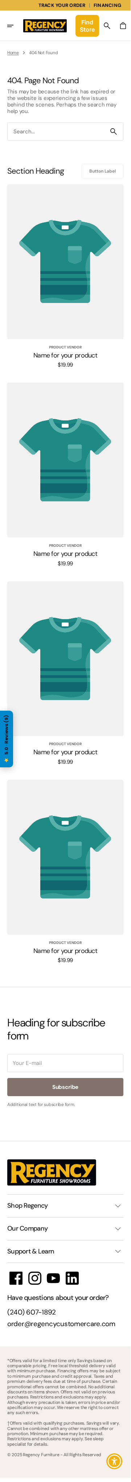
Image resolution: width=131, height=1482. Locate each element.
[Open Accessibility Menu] (114, 1461)
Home (13, 52)
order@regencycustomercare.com (61, 1324)
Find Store (87, 26)
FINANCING (107, 5)
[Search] (113, 132)
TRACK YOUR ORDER (62, 5)
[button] (15, 26)
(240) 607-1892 (31, 1312)
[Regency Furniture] (45, 26)
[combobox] (56, 131)
